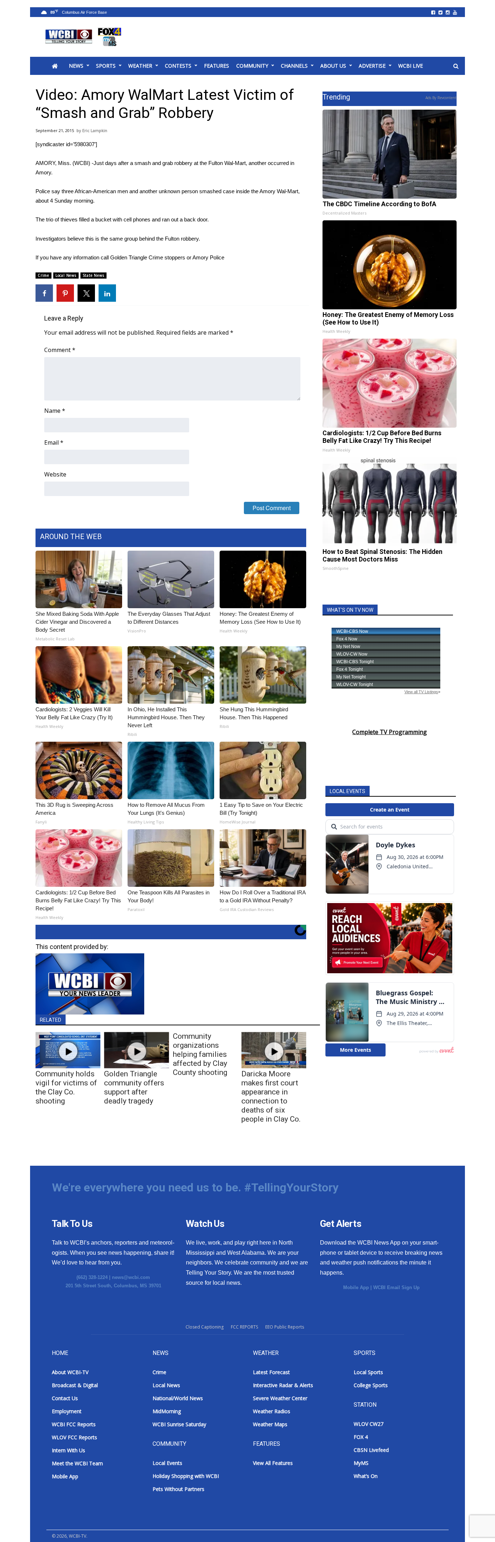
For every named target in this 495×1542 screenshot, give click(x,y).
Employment (67, 1411)
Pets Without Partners (178, 1489)
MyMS (361, 1463)
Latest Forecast (271, 1372)
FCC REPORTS (244, 1327)
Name (54, 411)
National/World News (178, 1398)
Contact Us (65, 1398)
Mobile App (356, 1287)
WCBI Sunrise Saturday (179, 1424)
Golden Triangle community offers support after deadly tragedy (134, 1087)
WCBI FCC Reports (74, 1424)
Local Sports (368, 1372)
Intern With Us (68, 1450)
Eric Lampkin (94, 130)
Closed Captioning (205, 1327)
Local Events (167, 1463)
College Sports (371, 1385)
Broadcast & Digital (75, 1385)
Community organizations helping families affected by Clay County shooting (200, 1054)
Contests (178, 65)
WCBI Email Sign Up (396, 1287)
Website (55, 474)
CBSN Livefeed (371, 1449)
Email (53, 442)
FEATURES (216, 65)
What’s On (366, 1476)
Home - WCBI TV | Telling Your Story (84, 37)
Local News (65, 275)
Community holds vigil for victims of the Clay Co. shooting (66, 1087)
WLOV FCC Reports (74, 1437)
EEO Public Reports (284, 1327)
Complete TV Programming (389, 732)
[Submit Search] (455, 66)
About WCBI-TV (70, 1372)
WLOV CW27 (368, 1423)
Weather (140, 65)
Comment (59, 350)
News (76, 65)
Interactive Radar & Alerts (283, 1385)
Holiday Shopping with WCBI (186, 1476)
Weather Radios (271, 1411)
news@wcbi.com (131, 1277)
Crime (43, 275)
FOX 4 (361, 1436)
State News (93, 275)
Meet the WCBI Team (77, 1463)
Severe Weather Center (280, 1398)
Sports (106, 65)
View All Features (273, 1463)
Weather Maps (270, 1424)
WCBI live (410, 65)
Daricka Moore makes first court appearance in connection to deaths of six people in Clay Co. (271, 1096)
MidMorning (167, 1411)
